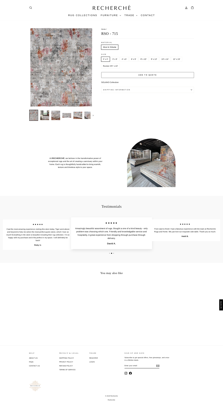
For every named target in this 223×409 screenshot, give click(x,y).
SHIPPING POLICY (66, 358)
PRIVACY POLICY (66, 362)
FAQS (31, 362)
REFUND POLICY (66, 366)
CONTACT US (34, 366)
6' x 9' (133, 59)
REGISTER (93, 358)
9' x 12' (154, 59)
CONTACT (148, 15)
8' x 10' (144, 59)
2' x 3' (105, 59)
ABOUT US (33, 358)
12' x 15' (176, 59)
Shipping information (116, 90)
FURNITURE (110, 15)
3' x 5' (114, 59)
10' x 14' (165, 59)
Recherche (111, 400)
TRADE (130, 15)
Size (104, 54)
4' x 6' (124, 59)
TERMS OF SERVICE (67, 370)
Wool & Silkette (109, 47)
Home (103, 29)
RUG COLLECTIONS (82, 15)
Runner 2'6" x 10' (110, 66)
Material (106, 42)
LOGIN (92, 362)
